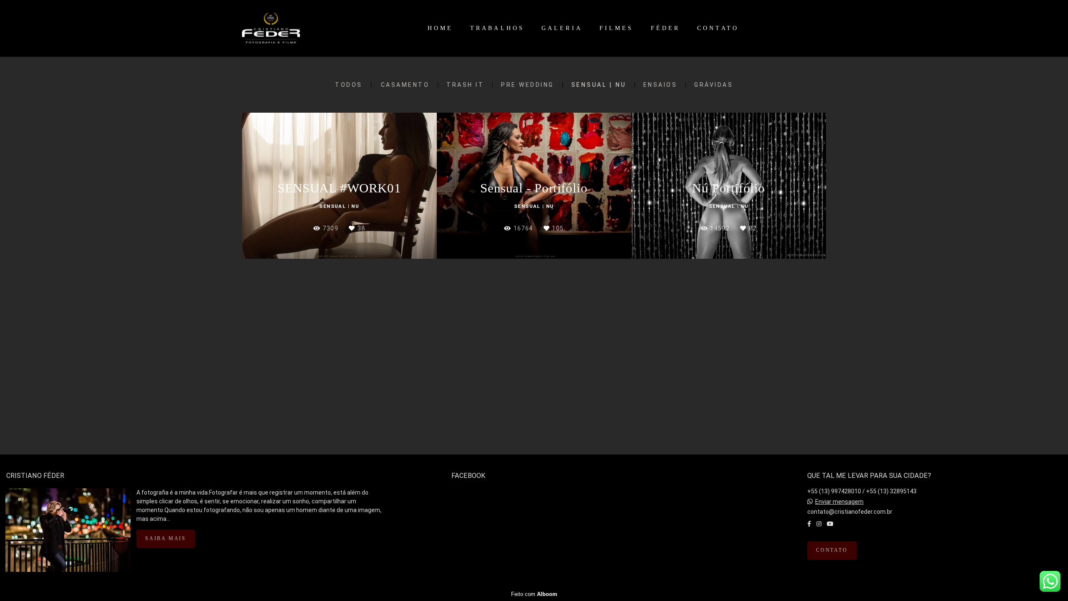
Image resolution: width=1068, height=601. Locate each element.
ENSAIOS (660, 85)
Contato (832, 550)
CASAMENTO (405, 85)
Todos (349, 85)
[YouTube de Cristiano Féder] (830, 524)
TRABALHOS (497, 28)
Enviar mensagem (839, 502)
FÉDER (665, 28)
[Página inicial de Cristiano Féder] (291, 28)
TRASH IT (465, 85)
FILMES (616, 28)
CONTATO (718, 28)
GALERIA (562, 28)
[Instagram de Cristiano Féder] (818, 524)
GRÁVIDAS (713, 85)
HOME (440, 28)
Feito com (534, 594)
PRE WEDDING (527, 85)
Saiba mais (165, 538)
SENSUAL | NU (598, 85)
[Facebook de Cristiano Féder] (809, 524)
